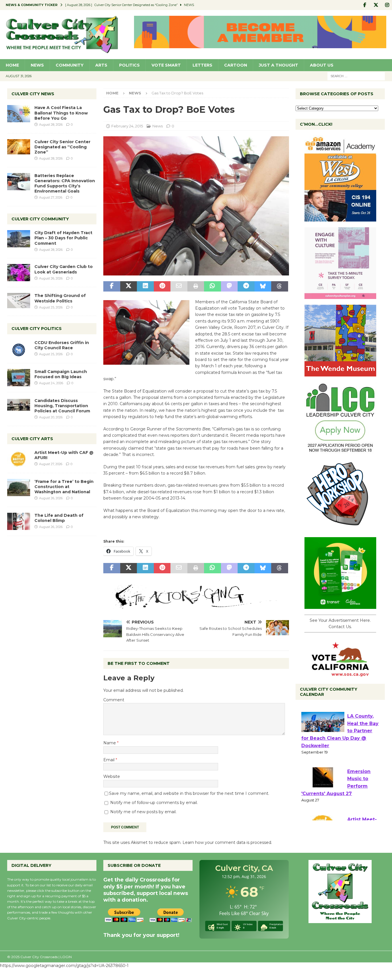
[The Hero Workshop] (340, 528)
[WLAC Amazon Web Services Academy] (340, 218)
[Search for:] (356, 75)
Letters (202, 65)
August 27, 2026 (50, 197)
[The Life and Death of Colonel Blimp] (18, 521)
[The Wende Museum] (340, 373)
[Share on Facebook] (111, 286)
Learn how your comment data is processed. (227, 842)
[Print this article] (195, 286)
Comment (113, 699)
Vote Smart (166, 65)
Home (12, 65)
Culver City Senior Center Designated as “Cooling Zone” (62, 147)
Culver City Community (40, 219)
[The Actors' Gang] (196, 605)
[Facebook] (365, 5)
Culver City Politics (36, 328)
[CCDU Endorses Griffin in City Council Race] (18, 348)
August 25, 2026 (51, 307)
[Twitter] (376, 5)
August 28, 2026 (51, 125)
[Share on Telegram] (246, 286)
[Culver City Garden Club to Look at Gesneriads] (18, 272)
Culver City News (32, 93)
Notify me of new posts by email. (143, 811)
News (37, 65)
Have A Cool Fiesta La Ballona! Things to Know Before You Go (61, 113)
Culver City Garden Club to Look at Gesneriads (63, 269)
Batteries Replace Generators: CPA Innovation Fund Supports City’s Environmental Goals (64, 183)
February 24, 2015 (127, 126)
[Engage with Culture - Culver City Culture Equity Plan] (340, 295)
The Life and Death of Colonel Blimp (59, 518)
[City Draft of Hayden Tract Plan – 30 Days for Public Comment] (18, 238)
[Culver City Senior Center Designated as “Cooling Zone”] (18, 146)
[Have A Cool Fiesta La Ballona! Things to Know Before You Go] (18, 113)
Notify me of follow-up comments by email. (154, 802)
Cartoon (235, 65)
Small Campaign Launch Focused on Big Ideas (60, 374)
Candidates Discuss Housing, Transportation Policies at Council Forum (62, 405)
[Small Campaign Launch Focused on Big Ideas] (18, 377)
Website (111, 776)
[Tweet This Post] (128, 286)
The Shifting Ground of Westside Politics (60, 298)
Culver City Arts (32, 438)
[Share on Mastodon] (229, 286)
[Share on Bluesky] (263, 286)
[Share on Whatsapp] (212, 286)
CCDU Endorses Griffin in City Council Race (61, 345)
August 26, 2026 (51, 278)
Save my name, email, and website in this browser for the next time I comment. (189, 793)
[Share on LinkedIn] (145, 286)
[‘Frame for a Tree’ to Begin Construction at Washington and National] (18, 487)
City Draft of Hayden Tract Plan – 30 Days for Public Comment (63, 238)
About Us (321, 65)
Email (109, 759)
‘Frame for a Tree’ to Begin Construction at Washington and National (64, 486)
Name (110, 742)
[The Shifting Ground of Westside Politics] (18, 300)
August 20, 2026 (51, 417)
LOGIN (66, 957)
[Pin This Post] (162, 286)
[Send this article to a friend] (178, 286)
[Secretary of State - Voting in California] (340, 673)
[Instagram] (387, 5)
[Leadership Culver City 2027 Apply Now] (340, 450)
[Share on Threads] (279, 286)
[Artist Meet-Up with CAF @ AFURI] (18, 458)
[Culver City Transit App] (340, 605)
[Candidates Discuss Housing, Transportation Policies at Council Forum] (18, 406)
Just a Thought (278, 65)
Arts (101, 65)
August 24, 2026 (51, 383)
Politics (129, 65)
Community (70, 65)
